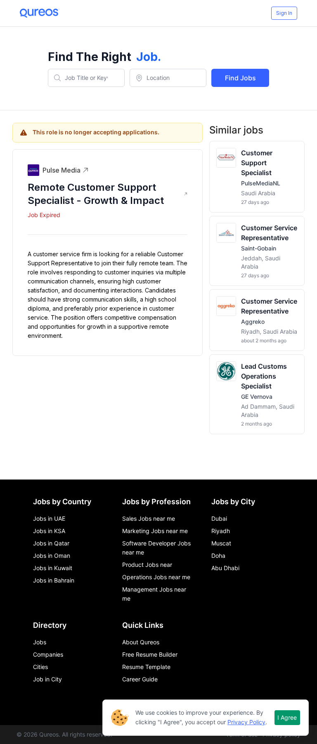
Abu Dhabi (225, 567)
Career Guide (140, 679)
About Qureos (140, 642)
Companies (48, 654)
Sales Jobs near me (148, 518)
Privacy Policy (246, 721)
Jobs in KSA (49, 530)
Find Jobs (240, 78)
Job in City (47, 679)
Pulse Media (61, 170)
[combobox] (86, 77)
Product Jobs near (147, 564)
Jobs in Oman (51, 555)
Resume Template (146, 666)
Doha (218, 555)
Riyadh (220, 530)
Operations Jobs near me (156, 576)
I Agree (287, 717)
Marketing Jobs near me (155, 530)
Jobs (39, 642)
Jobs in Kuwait (52, 567)
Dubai (219, 518)
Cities (40, 666)
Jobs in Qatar (51, 543)
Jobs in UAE (49, 518)
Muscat (221, 543)
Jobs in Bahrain (53, 580)
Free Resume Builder (149, 654)
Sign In (284, 13)
